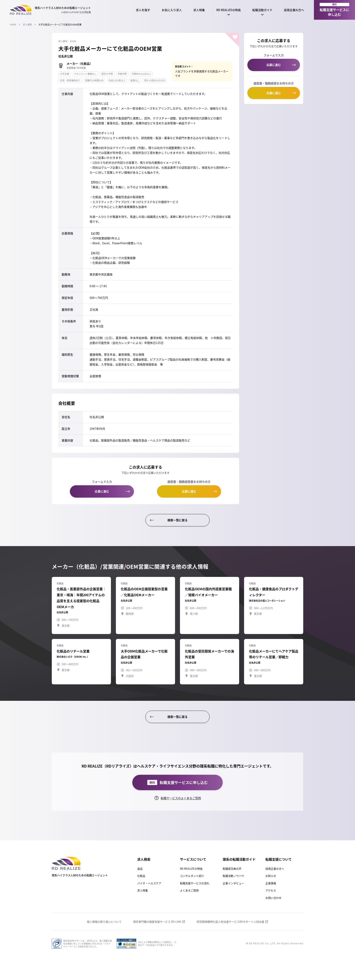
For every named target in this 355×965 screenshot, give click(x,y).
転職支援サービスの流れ (194, 883)
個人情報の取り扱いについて (104, 921)
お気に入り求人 (172, 10)
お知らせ (270, 876)
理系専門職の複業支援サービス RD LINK (157, 921)
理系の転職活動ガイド (239, 859)
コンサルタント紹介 (192, 876)
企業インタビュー (233, 883)
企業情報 (270, 883)
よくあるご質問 (189, 890)
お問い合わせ (273, 898)
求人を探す (143, 10)
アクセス (270, 890)
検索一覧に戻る (177, 520)
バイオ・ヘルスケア (149, 883)
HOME (13, 24)
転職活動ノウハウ (233, 876)
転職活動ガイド (262, 10)
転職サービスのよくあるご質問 (181, 798)
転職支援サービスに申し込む (334, 10)
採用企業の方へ (294, 10)
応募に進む (102, 491)
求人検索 (27, 24)
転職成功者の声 (232, 868)
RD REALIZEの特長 (228, 10)
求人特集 (199, 10)
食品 (140, 868)
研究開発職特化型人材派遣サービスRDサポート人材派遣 (230, 921)
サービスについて (193, 859)
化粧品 (141, 876)
